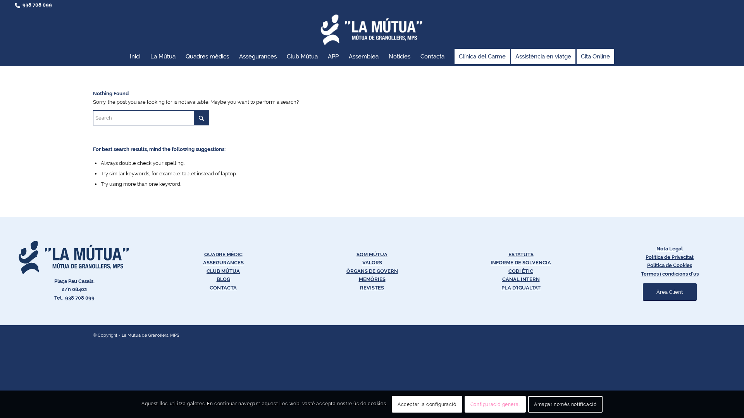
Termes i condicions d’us (670, 274)
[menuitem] (135, 56)
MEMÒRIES (372, 279)
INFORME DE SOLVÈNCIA (521, 263)
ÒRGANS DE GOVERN (372, 271)
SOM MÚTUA (372, 254)
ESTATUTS (521, 254)
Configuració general (495, 404)
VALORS (372, 263)
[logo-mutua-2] (372, 29)
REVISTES (372, 288)
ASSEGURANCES (223, 263)
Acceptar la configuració (427, 404)
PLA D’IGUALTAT (521, 288)
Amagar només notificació (565, 404)
